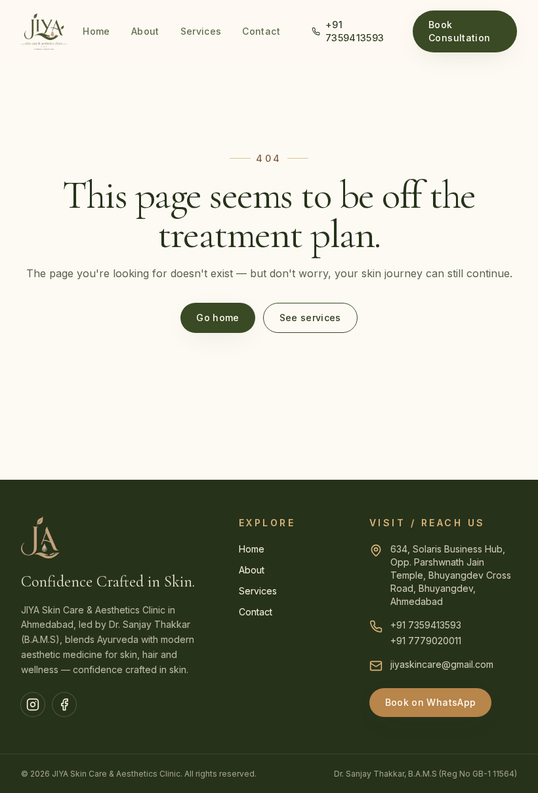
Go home (217, 317)
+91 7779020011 (425, 640)
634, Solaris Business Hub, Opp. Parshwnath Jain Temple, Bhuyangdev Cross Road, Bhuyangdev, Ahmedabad (450, 575)
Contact (260, 31)
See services (310, 317)
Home (96, 31)
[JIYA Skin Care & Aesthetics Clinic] (44, 31)
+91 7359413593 (354, 31)
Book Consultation (459, 31)
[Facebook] (64, 704)
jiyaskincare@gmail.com (441, 664)
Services (201, 31)
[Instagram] (33, 704)
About (145, 31)
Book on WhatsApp (430, 702)
